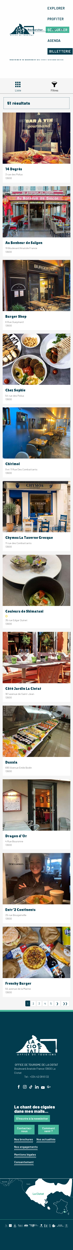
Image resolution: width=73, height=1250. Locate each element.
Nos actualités (45, 1139)
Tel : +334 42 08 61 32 (36, 1076)
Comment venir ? (48, 1129)
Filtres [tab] (54, 90)
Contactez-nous (24, 1129)
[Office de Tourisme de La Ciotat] (22, 30)
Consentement (24, 1162)
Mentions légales (25, 1154)
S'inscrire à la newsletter (32, 1118)
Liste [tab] (18, 90)
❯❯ (65, 1003)
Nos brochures (23, 1139)
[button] (37, 30)
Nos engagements (26, 1146)
